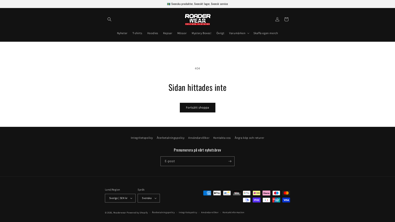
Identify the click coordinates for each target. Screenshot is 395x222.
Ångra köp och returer (249, 138)
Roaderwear (119, 212)
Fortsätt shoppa (197, 107)
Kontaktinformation (233, 212)
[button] (109, 19)
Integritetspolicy (142, 138)
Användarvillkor (198, 138)
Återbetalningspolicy (171, 138)
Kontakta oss (222, 138)
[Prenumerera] (229, 161)
